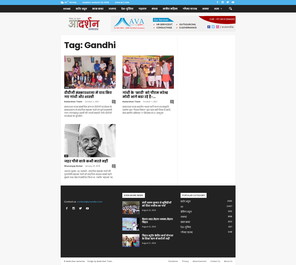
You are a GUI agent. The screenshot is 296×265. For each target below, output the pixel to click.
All (124, 87)
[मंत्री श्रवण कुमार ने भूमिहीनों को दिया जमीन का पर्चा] (130, 207)
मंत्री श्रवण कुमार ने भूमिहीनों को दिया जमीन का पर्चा (156, 204)
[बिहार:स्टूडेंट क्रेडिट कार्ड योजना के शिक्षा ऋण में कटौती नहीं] (130, 240)
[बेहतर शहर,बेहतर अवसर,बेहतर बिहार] (130, 224)
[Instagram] (223, 2)
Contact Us (215, 261)
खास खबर (97, 8)
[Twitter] (228, 2)
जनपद (112, 8)
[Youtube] (233, 2)
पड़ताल (142, 8)
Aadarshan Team (73, 101)
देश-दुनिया (127, 8)
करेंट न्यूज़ (81, 8)
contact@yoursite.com (89, 201)
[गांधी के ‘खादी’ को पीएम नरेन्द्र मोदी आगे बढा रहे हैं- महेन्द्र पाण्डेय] (148, 72)
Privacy (185, 261)
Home (67, 8)
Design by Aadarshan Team (99, 261)
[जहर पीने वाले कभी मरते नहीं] (90, 140)
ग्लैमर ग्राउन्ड (190, 8)
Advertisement (199, 261)
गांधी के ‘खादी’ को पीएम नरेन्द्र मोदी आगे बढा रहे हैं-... (145, 94)
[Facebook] (217, 2)
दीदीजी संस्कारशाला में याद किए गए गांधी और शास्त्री (88, 94)
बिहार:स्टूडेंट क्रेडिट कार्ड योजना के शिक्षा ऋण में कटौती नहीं (157, 237)
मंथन (155, 8)
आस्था (205, 8)
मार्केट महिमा (170, 8)
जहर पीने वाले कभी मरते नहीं (86, 161)
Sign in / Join (122, 2)
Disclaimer (173, 261)
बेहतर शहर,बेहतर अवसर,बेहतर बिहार (157, 221)
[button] (230, 9)
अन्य (216, 8)
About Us (228, 261)
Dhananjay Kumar (73, 166)
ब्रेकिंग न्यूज (186, 211)
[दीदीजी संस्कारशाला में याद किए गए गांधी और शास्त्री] (90, 72)
